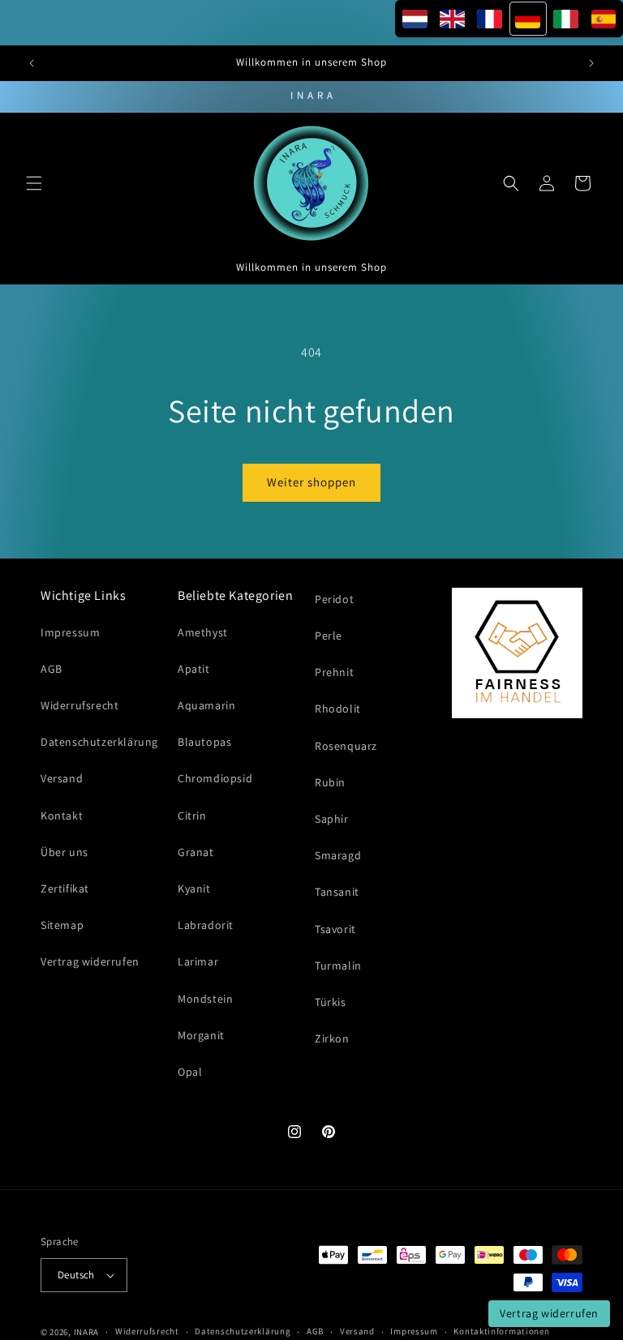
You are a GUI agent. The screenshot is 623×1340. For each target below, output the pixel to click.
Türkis (330, 1002)
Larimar (198, 961)
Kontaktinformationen (501, 1331)
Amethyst (203, 632)
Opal (190, 1071)
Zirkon (332, 1038)
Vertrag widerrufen (90, 961)
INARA (87, 1332)
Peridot (334, 599)
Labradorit (206, 925)
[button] (34, 183)
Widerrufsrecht (79, 705)
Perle (328, 635)
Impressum (70, 632)
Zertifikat (65, 888)
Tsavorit (335, 929)
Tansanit (337, 891)
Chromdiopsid (215, 778)
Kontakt (62, 815)
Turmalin (338, 965)
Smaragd (338, 855)
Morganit (201, 1035)
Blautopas (204, 741)
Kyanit (194, 888)
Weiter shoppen (311, 482)
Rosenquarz (346, 745)
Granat (196, 852)
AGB (51, 668)
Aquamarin (206, 705)
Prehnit (334, 672)
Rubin (330, 782)
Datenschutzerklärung (99, 741)
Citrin (192, 815)
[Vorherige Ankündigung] (31, 63)
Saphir (332, 818)
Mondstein (205, 998)
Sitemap (62, 925)
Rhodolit (338, 708)
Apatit (194, 668)
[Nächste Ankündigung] (591, 63)
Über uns (64, 852)
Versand (62, 778)
